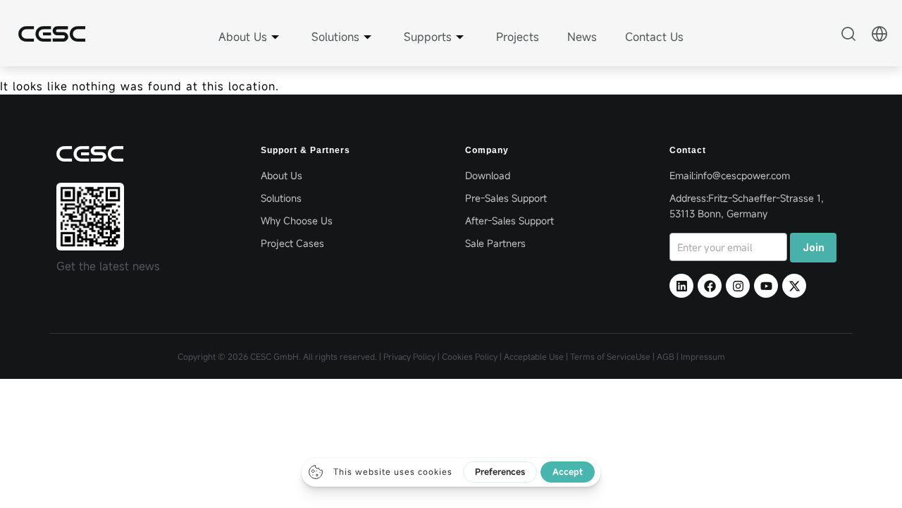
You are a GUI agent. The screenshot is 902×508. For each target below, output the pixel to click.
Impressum (703, 356)
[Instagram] (738, 286)
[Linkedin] (681, 286)
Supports (428, 36)
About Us (242, 36)
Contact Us (654, 36)
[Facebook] (710, 286)
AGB (665, 356)
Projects (517, 36)
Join (813, 247)
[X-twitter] (794, 286)
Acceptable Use (534, 356)
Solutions (335, 36)
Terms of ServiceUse (611, 356)
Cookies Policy (470, 356)
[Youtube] (766, 286)
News (582, 36)
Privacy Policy (409, 356)
